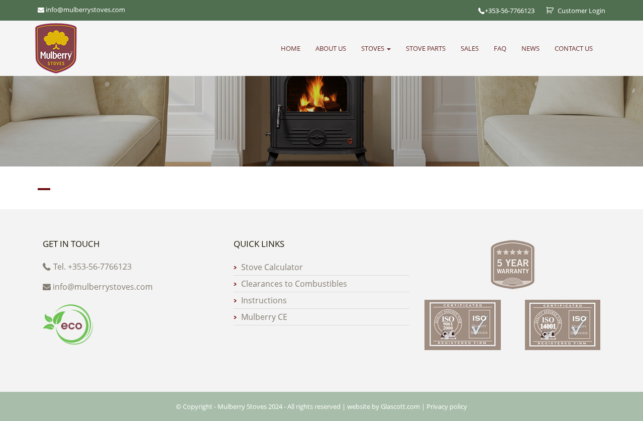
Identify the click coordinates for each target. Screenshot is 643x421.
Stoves (373, 48)
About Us (330, 48)
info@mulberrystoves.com (103, 286)
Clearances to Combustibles (294, 283)
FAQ (500, 48)
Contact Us (574, 48)
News (530, 48)
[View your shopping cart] (546, 10)
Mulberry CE (264, 316)
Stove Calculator (272, 267)
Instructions (264, 300)
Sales (470, 48)
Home (290, 48)
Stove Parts (426, 48)
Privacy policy (446, 406)
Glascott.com (400, 406)
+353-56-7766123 (509, 10)
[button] (321, 189)
